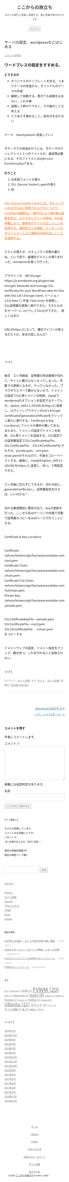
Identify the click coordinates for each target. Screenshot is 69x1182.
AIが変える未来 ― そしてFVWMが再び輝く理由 (29, 941)
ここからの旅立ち (34, 7)
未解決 (33, 1009)
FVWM (7, 910)
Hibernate (21, 995)
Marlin (59, 995)
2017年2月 (10, 1087)
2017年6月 (10, 1083)
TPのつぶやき (11, 906)
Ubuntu (8, 901)
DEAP (27, 990)
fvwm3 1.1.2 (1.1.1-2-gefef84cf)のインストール (29, 958)
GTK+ (8, 995)
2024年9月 (10, 1039)
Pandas (8, 919)
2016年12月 (10, 1096)
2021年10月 (10, 1066)
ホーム (34, 1126)
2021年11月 (10, 1061)
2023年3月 (10, 1044)
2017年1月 (10, 1092)
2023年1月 (10, 1052)
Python (8, 892)
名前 (7, 791)
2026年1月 (10, 1031)
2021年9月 (10, 1070)
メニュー (35, 28)
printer (22, 1000)
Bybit (7, 914)
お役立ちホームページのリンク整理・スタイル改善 (31, 949)
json (37, 995)
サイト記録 (24, 680)
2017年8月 (10, 1074)
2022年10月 (10, 1057)
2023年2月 (10, 1048)
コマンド (38, 1004)
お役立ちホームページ (35, 1156)
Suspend (46, 1000)
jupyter (49, 995)
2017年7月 (10, 1079)
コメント (12, 743)
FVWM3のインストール (16, 967)
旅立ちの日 (34, 1171)
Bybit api (15, 991)
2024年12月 (10, 1035)
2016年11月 (10, 1101)
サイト (41, 680)
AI (6, 991)
